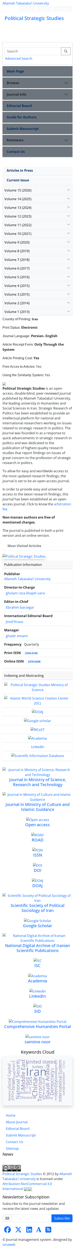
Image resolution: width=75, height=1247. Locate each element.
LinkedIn (37, 747)
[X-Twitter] (18, 1231)
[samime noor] (37, 1036)
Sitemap (12, 1148)
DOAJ (37, 885)
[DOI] (37, 865)
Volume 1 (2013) (17, 311)
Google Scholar (37, 925)
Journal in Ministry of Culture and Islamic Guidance (38, 807)
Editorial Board (19, 106)
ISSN (37, 855)
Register (43, 8)
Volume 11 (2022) (17, 225)
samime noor (37, 1042)
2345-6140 (31, 653)
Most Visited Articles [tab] (24, 546)
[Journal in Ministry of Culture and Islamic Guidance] (37, 796)
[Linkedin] (29, 1231)
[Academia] (37, 738)
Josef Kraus (14, 621)
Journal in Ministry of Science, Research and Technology (37, 782)
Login (28, 8)
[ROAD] (37, 834)
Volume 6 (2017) (17, 268)
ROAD (38, 840)
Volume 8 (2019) (17, 251)
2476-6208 (34, 661)
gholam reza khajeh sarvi (25, 593)
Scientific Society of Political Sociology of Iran (37, 908)
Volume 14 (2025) (17, 199)
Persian (64, 8)
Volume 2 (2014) (17, 303)
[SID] (37, 1006)
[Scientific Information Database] (37, 755)
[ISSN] (37, 850)
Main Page (15, 71)
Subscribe (62, 1218)
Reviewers (15, 140)
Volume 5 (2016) (17, 277)
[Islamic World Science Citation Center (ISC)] (37, 700)
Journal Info (16, 94)
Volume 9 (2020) (17, 242)
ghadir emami (17, 636)
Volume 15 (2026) (17, 190)
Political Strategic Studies (22, 1174)
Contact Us (16, 151)
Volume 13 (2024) (17, 207)
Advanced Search (18, 58)
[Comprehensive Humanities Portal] (37, 1021)
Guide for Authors (21, 117)
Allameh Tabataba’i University (25, 3)
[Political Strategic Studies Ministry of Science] (37, 687)
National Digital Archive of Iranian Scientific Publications (37, 948)
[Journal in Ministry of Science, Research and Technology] (37, 772)
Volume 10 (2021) (17, 233)
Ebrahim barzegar (20, 607)
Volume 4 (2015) (17, 285)
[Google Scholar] (37, 920)
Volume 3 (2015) (17, 294)
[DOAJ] (37, 711)
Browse (13, 83)
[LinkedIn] (37, 991)
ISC (37, 965)
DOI (37, 870)
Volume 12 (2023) (17, 216)
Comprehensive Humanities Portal (37, 1026)
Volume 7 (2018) (17, 259)
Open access (37, 824)
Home (10, 1115)
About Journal (17, 1122)
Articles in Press (20, 170)
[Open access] (37, 819)
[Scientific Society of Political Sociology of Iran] (37, 897)
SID (37, 1011)
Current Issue (18, 180)
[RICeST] (38, 729)
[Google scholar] (37, 720)
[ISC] (38, 960)
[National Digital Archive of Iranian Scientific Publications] (37, 937)
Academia (37, 981)
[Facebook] (7, 1231)
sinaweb (8, 1244)
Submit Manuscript (23, 128)
